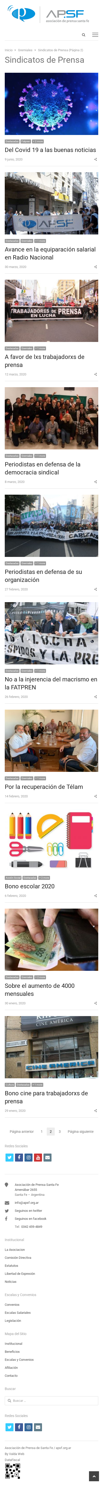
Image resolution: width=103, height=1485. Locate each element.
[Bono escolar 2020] (51, 812)
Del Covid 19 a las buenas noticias (50, 149)
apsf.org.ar (63, 1448)
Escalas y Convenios (19, 1360)
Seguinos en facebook (30, 1219)
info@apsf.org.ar (26, 1203)
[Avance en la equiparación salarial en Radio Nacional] (51, 175)
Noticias (10, 1282)
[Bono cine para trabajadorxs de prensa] (51, 1019)
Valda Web (16, 1454)
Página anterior (22, 1132)
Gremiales (27, 240)
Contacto (11, 1376)
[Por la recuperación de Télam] (51, 712)
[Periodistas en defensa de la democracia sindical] (51, 390)
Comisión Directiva (18, 1258)
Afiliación (11, 1368)
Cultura (10, 1084)
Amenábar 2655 (26, 1190)
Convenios (12, 1305)
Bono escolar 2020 (29, 886)
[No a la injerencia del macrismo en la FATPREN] (51, 605)
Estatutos (11, 1266)
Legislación (13, 1321)
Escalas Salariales (18, 1313)
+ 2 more (38, 141)
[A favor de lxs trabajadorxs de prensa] (51, 282)
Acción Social (13, 877)
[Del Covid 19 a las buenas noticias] (51, 75)
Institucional (13, 1344)
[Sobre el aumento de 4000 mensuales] (51, 911)
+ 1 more (40, 240)
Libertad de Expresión (20, 1274)
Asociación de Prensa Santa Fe (37, 1185)
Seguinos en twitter (28, 1211)
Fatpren (26, 141)
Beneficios (12, 1352)
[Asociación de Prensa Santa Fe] (51, 14)
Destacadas (12, 141)
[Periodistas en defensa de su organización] (51, 497)
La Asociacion (15, 1250)
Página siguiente (81, 1132)
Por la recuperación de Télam (44, 786)
